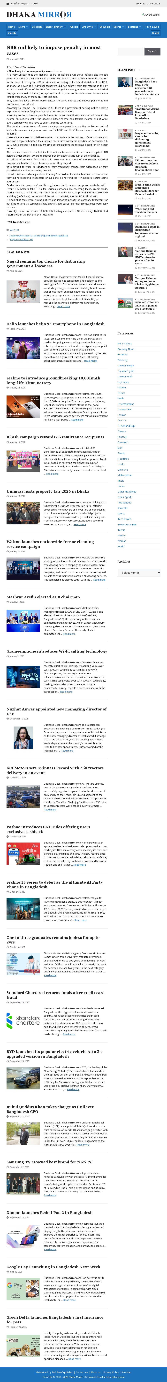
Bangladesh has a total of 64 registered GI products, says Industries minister (147, 88)
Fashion (122, 414)
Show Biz (105, 26)
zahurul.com (118, 1376)
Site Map (126, 1372)
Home (11, 26)
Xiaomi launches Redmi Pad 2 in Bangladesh (50, 1212)
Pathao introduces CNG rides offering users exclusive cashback (48, 829)
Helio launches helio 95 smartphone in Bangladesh (56, 323)
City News (142, 181)
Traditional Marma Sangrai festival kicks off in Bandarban (147, 113)
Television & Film (127, 524)
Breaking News (126, 349)
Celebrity (37, 26)
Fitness (122, 431)
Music (121, 480)
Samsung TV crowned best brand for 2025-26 (49, 1162)
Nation (121, 486)
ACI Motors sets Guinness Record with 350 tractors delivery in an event (55, 770)
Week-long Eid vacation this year (146, 210)
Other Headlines (146, 78)
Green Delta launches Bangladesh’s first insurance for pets (55, 1320)
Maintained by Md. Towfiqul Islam (54, 1372)
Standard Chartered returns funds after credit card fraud (56, 995)
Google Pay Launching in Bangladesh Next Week (53, 1266)
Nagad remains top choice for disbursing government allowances (46, 264)
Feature (122, 420)
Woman (122, 540)
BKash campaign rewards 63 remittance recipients (55, 437)
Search (152, 51)
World (155, 33)
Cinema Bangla (126, 365)
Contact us (154, 3)
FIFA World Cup (126, 425)
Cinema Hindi (125, 376)
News (21, 26)
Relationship (124, 502)
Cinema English (126, 371)
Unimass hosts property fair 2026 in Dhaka (48, 491)
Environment (125, 409)
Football (122, 436)
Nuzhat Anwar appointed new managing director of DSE (57, 711)
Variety (12, 33)
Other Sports (125, 497)
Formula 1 (123, 442)
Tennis (121, 529)
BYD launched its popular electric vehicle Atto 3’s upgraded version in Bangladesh (54, 1054)
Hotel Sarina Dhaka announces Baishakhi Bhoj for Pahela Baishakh (147, 189)
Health (121, 464)
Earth (121, 398)
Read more (63, 306)
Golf (120, 447)
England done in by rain (21, 239)
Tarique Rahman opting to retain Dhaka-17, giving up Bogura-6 (147, 282)
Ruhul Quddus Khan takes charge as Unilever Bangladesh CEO (50, 1109)
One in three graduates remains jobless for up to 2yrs (53, 940)
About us (141, 3)
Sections (133, 26)
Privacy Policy (111, 1372)
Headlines (142, 248)
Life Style (87, 26)
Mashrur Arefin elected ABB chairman (43, 597)
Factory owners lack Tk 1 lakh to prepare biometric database (39, 235)
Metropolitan (125, 475)
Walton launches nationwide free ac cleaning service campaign (50, 544)
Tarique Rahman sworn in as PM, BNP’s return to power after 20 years (146, 257)
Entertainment (54, 26)
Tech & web (152, 26)
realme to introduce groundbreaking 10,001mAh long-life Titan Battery (53, 380)
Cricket (121, 393)
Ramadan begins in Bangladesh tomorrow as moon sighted (147, 231)
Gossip (74, 26)
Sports (117, 26)
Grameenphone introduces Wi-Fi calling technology (57, 651)
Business (14, 229)
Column (122, 387)
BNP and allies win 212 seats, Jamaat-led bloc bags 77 (147, 305)
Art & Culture (145, 106)
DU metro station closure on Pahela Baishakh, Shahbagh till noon (147, 165)
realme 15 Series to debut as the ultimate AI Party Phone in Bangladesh (55, 884)
